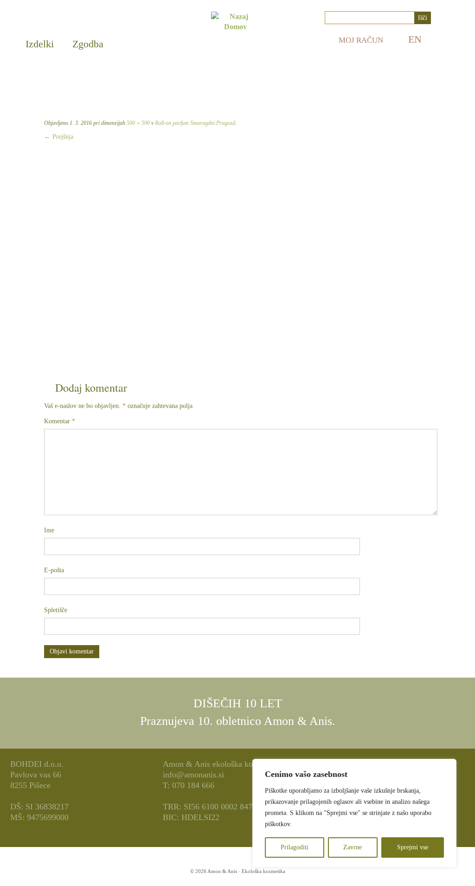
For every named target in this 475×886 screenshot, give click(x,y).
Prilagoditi (294, 847)
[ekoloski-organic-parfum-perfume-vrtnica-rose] (237, 257)
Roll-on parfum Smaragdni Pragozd (194, 123)
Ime (49, 530)
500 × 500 (137, 123)
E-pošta (54, 570)
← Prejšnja (58, 136)
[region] (354, 813)
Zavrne (352, 847)
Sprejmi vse (412, 847)
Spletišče (55, 610)
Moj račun (361, 40)
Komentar (59, 421)
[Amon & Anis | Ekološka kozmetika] (235, 43)
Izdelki (40, 44)
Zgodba (87, 44)
